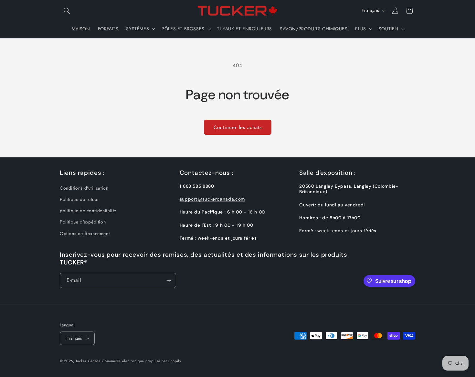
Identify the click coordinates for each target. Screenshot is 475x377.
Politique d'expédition (83, 222)
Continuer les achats (238, 127)
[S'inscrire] (169, 280)
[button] (67, 11)
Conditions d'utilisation (84, 188)
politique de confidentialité (88, 210)
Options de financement (85, 233)
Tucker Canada (88, 360)
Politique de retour (79, 199)
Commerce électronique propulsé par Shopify (141, 360)
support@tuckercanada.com (212, 199)
